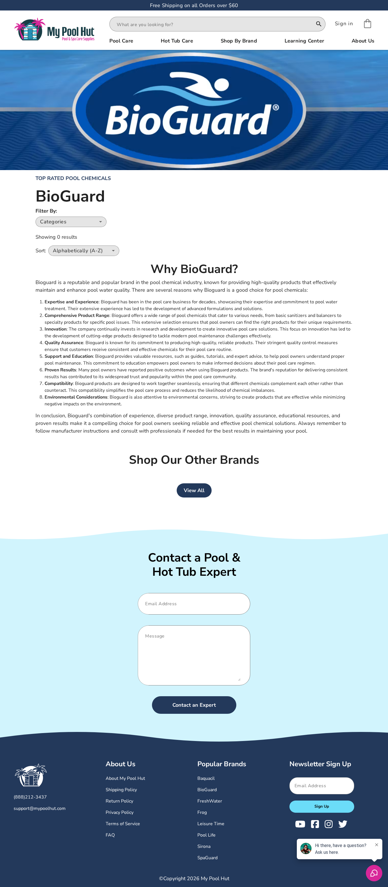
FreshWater (209, 801)
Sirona (203, 846)
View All (194, 490)
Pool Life (206, 835)
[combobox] (212, 24)
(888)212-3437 (30, 797)
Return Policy (119, 801)
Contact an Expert (194, 705)
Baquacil (206, 778)
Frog (202, 812)
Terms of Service (123, 824)
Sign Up (321, 806)
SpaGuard (207, 858)
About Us (120, 764)
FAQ (110, 835)
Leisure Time (210, 824)
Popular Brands (221, 764)
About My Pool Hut (125, 778)
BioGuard (207, 790)
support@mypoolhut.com (40, 808)
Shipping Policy (121, 790)
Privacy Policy (119, 812)
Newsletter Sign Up (320, 764)
